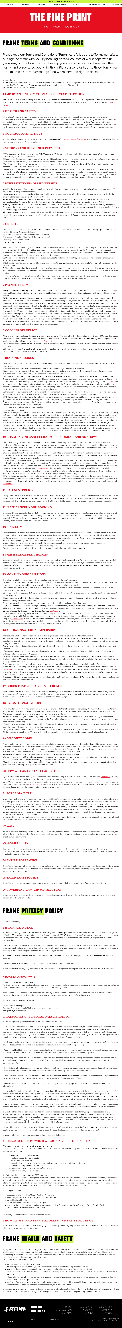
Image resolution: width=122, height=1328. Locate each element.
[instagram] (14, 1321)
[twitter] (10, 1321)
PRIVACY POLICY (87, 1309)
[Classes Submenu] (30, 5)
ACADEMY (108, 1312)
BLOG (110, 1314)
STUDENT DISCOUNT (85, 1308)
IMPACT (69, 1312)
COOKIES (106, 1319)
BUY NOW (70, 1)
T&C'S (45, 27)
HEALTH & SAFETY (66, 1314)
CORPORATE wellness (84, 1311)
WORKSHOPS (107, 1311)
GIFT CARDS (88, 1314)
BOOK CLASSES (60, 5)
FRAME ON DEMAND (97, 5)
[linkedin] (8, 1321)
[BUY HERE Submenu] (81, 5)
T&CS (117, 1319)
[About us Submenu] (14, 5)
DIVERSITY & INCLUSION (63, 1311)
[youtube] (6, 1321)
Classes (25, 5)
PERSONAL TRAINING (104, 1308)
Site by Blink (115, 1321)
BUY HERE (76, 5)
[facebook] (12, 1321)
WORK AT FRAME (106, 1306)
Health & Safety (72, 27)
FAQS (70, 1309)
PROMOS (89, 1306)
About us (9, 5)
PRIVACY (56, 27)
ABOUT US (68, 1308)
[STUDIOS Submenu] (46, 5)
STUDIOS (41, 5)
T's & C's (90, 1312)
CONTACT (68, 1306)
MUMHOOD (107, 1309)
